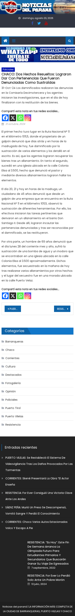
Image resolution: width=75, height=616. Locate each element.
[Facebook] (5, 117)
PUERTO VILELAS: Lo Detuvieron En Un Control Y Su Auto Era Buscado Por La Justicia (15, 309)
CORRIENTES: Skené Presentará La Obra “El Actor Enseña (37, 481)
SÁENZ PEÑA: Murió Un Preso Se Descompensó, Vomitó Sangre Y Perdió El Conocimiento (35, 510)
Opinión (10, 391)
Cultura (10, 366)
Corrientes (12, 358)
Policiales (8, 69)
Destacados (13, 375)
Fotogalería (13, 383)
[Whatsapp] (20, 117)
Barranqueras (14, 341)
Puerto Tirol (13, 408)
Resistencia (13, 425)
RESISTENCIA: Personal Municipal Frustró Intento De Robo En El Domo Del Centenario (64, 309)
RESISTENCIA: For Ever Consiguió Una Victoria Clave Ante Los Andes (38, 496)
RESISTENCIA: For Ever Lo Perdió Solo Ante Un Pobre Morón (49, 577)
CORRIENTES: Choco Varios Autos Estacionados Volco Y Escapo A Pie (36, 525)
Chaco (9, 350)
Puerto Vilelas (14, 416)
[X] (12, 117)
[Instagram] (27, 117)
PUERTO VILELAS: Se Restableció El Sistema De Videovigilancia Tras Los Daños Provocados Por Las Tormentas (39, 464)
